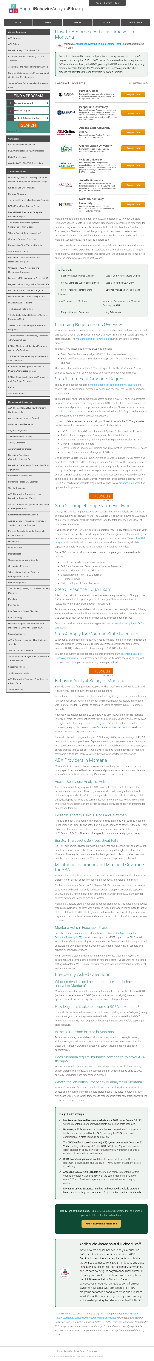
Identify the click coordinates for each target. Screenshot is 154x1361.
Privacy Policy (79, 1351)
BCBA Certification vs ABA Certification (26, 151)
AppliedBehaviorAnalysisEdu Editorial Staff (98, 43)
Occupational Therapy (18, 566)
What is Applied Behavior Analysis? (24, 233)
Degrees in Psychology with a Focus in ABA (28, 284)
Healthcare (13, 541)
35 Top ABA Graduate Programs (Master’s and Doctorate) (28, 358)
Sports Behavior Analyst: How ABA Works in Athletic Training (28, 658)
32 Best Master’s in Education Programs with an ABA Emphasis (27, 348)
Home (18, 22)
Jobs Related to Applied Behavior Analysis (28, 67)
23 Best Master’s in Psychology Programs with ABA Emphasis (28, 337)
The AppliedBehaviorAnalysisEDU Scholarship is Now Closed (24, 224)
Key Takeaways (113, 312)
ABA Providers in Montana (74, 301)
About (99, 2)
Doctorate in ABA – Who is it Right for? (26, 296)
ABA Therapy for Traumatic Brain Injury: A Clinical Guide (28, 681)
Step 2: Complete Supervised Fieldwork (80, 282)
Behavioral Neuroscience (20, 475)
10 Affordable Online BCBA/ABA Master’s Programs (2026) (27, 317)
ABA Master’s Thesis (18, 251)
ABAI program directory (125, 482)
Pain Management (17, 582)
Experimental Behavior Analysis (23, 515)
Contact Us (68, 1351)
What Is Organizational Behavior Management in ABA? (23, 574)
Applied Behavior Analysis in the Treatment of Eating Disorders (28, 506)
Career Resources (17, 32)
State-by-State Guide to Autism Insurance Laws (28, 85)
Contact (108, 2)
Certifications (14, 139)
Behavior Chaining (17, 194)
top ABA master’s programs (69, 411)
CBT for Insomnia (16, 488)
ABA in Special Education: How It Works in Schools (28, 642)
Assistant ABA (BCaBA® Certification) (25, 163)
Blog (116, 2)
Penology (12, 599)
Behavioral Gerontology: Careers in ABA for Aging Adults (28, 467)
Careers (47, 22)
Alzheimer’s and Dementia (20, 424)
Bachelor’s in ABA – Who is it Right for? (26, 290)
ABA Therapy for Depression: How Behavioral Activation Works (24, 496)
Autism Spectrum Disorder (20, 449)
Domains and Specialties (20, 402)
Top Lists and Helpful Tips (20, 309)
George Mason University (95, 145)
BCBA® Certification (17, 157)
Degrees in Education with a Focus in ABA (28, 278)
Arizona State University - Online (95, 130)
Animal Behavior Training (20, 436)
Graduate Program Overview (22, 239)
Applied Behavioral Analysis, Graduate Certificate (95, 136)
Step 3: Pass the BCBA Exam (120, 282)
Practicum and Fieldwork (20, 303)
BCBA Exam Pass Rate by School (24, 206)
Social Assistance (16, 634)
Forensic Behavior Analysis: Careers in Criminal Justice (26, 533)
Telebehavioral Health (18, 673)
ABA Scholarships (16, 393)
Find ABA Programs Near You (101, 1223)
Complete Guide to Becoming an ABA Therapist (26, 58)
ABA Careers (14, 38)
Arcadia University (91, 180)
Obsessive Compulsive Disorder (23, 560)
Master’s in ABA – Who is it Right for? (26, 245)
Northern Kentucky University (91, 201)
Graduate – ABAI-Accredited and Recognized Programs (23, 270)
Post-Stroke (13, 605)
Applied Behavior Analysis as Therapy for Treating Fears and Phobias (27, 523)
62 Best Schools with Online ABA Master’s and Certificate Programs (28, 379)
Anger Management (17, 430)
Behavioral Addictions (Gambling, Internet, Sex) (20, 457)
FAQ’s (106, 22)
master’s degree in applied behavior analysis (113, 384)
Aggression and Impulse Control (23, 418)
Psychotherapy (15, 617)
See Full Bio (131, 1300)
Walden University (91, 159)
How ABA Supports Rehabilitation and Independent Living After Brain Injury (26, 625)
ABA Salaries (14, 44)
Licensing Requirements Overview (77, 275)
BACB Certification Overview (21, 144)
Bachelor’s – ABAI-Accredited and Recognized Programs (24, 259)
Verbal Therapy (15, 689)
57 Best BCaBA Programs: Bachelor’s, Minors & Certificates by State (26, 368)
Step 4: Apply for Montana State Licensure (75, 291)
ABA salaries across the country (112, 727)
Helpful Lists (134, 22)
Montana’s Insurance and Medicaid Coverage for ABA (121, 303)
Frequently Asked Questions (75, 312)
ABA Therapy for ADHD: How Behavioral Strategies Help (27, 410)
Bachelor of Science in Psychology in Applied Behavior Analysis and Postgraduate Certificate (97, 96)
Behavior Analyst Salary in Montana (123, 289)
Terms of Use (92, 1351)
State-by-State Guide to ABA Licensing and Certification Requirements (28, 75)
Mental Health (15, 554)
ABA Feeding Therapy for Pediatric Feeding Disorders (29, 590)
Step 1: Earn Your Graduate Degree (123, 275)
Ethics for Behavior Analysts (21, 188)
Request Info (133, 94)
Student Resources (17, 171)
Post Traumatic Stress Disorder (23, 611)
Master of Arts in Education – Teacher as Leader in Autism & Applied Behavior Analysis (96, 208)
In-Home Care (15, 547)
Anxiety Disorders (16, 442)
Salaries (77, 22)
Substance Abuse (16, 667)
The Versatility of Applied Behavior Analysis (28, 200)
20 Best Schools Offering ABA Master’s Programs (26, 327)
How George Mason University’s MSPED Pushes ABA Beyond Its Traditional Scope (28, 179)
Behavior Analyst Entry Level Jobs (24, 50)
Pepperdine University (93, 107)
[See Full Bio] (140, 1300)
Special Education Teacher (21, 650)
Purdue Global (88, 90)
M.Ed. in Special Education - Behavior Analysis (94, 150)
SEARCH (28, 125)
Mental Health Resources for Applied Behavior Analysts (25, 214)
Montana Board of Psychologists (93, 338)
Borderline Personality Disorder (23, 482)
